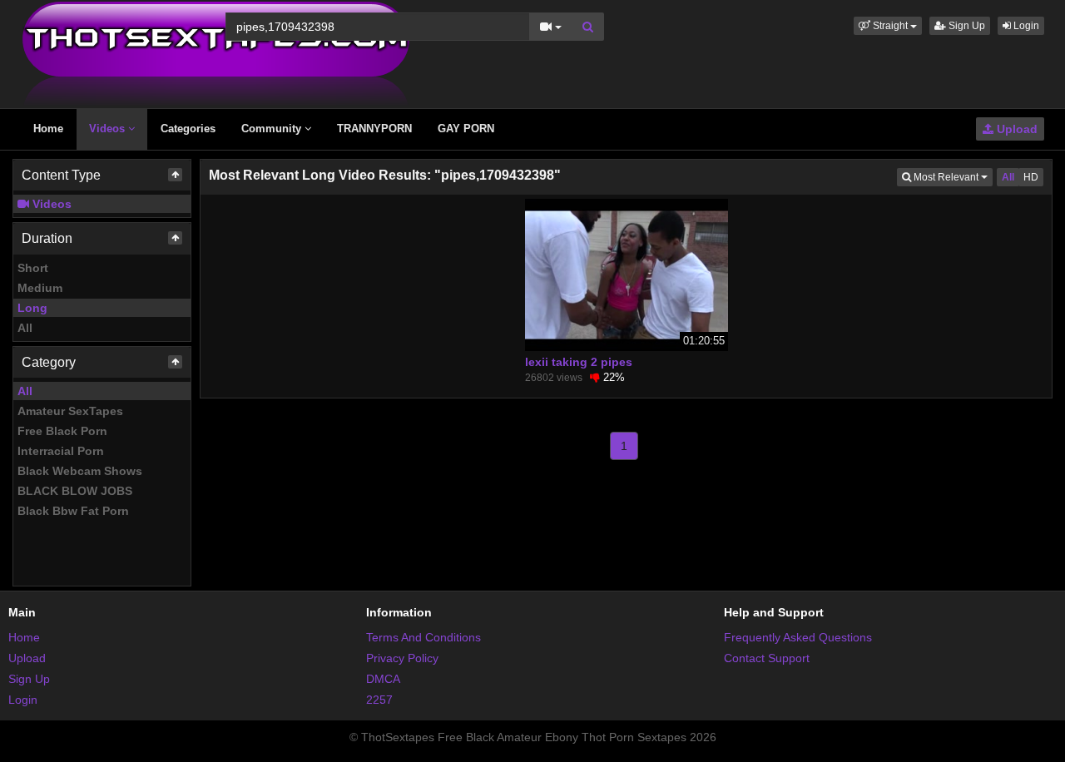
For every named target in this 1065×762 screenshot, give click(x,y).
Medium (39, 287)
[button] (888, 26)
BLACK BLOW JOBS (74, 490)
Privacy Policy (402, 658)
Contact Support (767, 658)
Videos (108, 128)
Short (32, 268)
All (24, 327)
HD (1030, 177)
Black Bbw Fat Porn (73, 510)
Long (32, 307)
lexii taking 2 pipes (578, 362)
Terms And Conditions (423, 637)
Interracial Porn (60, 451)
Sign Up (965, 26)
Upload (1015, 129)
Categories (188, 128)
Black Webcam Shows (79, 470)
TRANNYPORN (374, 128)
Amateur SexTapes (70, 411)
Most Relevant (952, 177)
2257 (379, 699)
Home (48, 128)
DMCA (383, 678)
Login (1025, 26)
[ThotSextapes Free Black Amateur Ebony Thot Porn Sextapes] (216, 53)
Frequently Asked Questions (798, 637)
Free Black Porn (62, 431)
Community (273, 128)
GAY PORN (466, 128)
